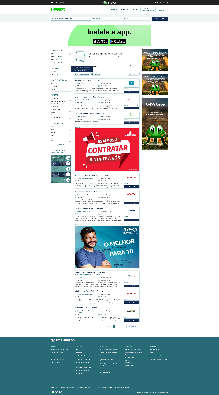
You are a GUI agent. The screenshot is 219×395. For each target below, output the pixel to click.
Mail (57, 2)
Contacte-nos (79, 373)
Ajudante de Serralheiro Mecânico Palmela (91, 175)
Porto (52, 129)
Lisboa (53, 127)
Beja (52, 141)
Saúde (102, 369)
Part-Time (55, 74)
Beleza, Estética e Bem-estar (108, 352)
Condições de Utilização (68, 387)
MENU (52, 2)
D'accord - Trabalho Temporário (86, 100)
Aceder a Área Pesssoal (83, 356)
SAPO (57, 392)
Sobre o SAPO (54, 387)
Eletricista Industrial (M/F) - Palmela (89, 208)
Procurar (160, 18)
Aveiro (52, 135)
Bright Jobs (80, 83)
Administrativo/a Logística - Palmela (89, 291)
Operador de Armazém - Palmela (87, 192)
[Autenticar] (164, 3)
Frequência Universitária (57, 104)
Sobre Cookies (102, 387)
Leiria (52, 138)
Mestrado (53, 112)
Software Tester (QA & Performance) (89, 80)
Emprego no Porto (56, 356)
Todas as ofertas (56, 362)
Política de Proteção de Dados (158, 359)
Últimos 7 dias (56, 56)
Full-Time (55, 71)
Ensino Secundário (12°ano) (59, 101)
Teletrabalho (54, 86)
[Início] (63, 9)
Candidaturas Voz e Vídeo (83, 367)
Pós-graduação (55, 109)
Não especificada (56, 117)
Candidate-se (131, 91)
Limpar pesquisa (135, 66)
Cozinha (102, 356)
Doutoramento (55, 115)
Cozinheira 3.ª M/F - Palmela (86, 308)
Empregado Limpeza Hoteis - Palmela (89, 97)
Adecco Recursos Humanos (85, 178)
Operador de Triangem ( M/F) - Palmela (90, 272)
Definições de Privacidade (122, 387)
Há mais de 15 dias (57, 62)
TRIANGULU (80, 277)
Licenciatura (54, 106)
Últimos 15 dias (56, 59)
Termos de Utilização (155, 356)
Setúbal (53, 132)
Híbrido (53, 89)
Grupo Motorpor (81, 116)
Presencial (54, 83)
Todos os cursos (105, 372)
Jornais (61, 2)
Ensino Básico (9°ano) (57, 98)
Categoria (96, 18)
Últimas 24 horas (57, 54)
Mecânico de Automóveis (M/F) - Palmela (91, 114)
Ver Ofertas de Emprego (83, 359)
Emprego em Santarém (57, 359)
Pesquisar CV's (129, 357)
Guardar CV (79, 352)
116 (128, 326)
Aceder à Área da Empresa (133, 349)
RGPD (94, 387)
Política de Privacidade (83, 387)
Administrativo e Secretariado (59, 349)
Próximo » (135, 326)
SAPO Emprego (154, 349)
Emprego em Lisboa (57, 352)
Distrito (125, 18)
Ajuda (151, 352)
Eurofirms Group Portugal (84, 211)
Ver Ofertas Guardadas (82, 370)
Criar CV (78, 349)
